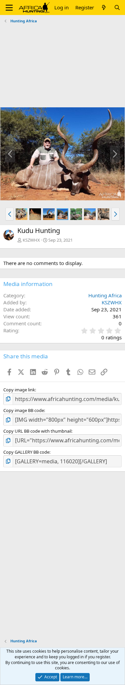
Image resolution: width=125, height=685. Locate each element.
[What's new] (103, 7)
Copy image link (19, 390)
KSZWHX (31, 240)
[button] (9, 7)
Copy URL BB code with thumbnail (37, 431)
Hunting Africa (105, 295)
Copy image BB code (23, 410)
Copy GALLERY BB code (26, 452)
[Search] (117, 7)
